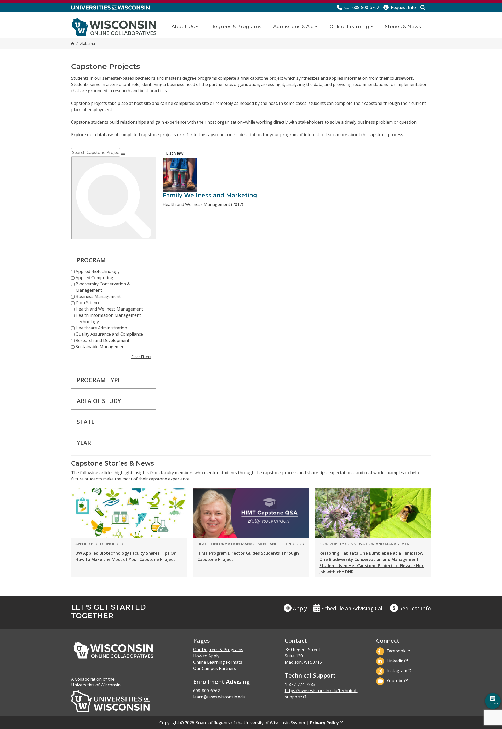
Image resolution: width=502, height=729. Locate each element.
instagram (397, 671)
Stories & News (403, 27)
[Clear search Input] (123, 154)
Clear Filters (141, 356)
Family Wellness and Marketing (210, 195)
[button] (399, 7)
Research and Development (102, 340)
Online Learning (349, 27)
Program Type (99, 380)
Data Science (88, 303)
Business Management (98, 296)
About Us (183, 27)
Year (84, 442)
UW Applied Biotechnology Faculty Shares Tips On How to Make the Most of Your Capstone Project (125, 556)
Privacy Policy (324, 723)
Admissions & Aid (293, 27)
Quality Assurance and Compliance (109, 334)
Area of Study (99, 401)
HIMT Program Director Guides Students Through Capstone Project (248, 556)
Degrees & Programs (235, 27)
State (85, 422)
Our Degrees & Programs (218, 649)
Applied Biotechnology (98, 271)
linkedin (395, 661)
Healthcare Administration (101, 328)
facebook (396, 651)
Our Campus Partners (214, 668)
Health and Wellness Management (109, 309)
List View (174, 153)
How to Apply (206, 656)
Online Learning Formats (217, 662)
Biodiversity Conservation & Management (103, 287)
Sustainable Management (101, 346)
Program (91, 260)
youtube (395, 681)
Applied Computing (94, 277)
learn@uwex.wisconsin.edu (219, 697)
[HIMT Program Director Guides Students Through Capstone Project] (251, 513)
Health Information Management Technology (108, 318)
